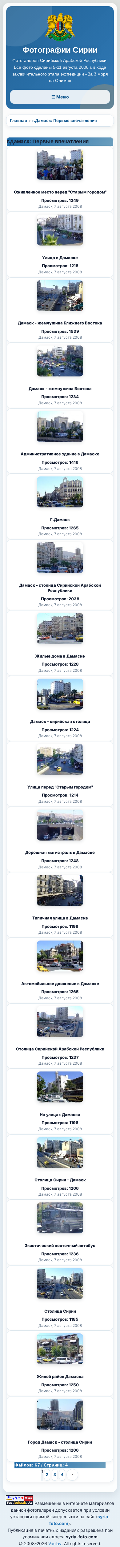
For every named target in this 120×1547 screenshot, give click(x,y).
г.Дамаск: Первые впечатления (64, 120)
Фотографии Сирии (60, 50)
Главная (18, 120)
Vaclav (55, 1543)
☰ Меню (60, 96)
